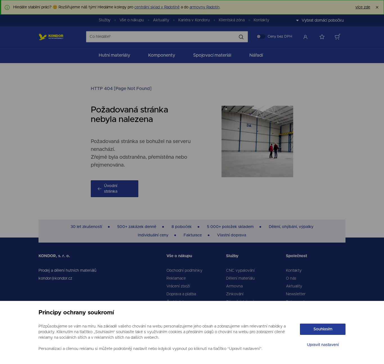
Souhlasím (322, 329)
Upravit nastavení (323, 345)
